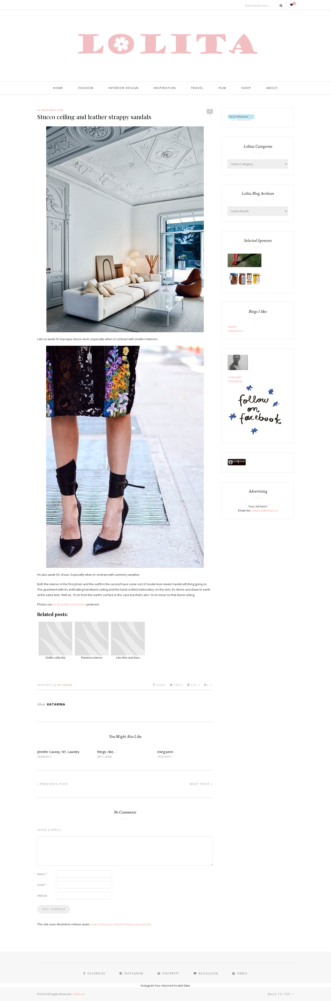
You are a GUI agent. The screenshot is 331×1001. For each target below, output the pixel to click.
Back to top (280, 994)
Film (222, 88)
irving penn (165, 752)
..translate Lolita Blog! (235, 379)
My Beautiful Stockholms (69, 604)
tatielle (232, 327)
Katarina (65, 685)
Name (42, 874)
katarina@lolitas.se (265, 510)
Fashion (85, 88)
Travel (197, 88)
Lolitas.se (78, 994)
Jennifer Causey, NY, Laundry (58, 752)
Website (42, 896)
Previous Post (54, 784)
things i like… (106, 752)
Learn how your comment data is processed (121, 924)
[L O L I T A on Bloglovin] (241, 119)
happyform (235, 331)
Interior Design (124, 88)
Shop (246, 88)
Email (41, 885)
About (272, 88)
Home (58, 88)
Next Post (200, 784)
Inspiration (165, 88)
